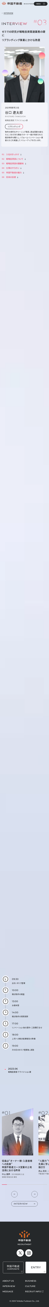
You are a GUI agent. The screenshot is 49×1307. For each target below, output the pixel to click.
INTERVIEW (9, 1286)
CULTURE (30, 1286)
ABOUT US (8, 1281)
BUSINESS (30, 1281)
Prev (14, 1194)
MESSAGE (8, 1291)
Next (34, 1194)
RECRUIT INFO (33, 1291)
